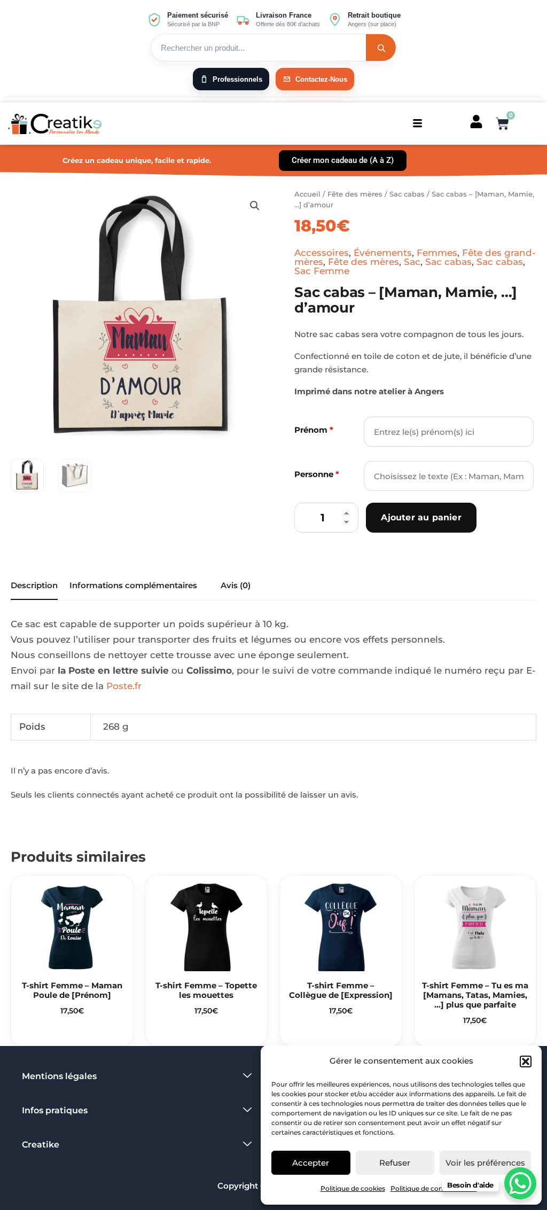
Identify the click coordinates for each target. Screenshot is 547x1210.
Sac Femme (321, 271)
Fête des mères (354, 194)
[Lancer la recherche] (381, 47)
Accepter (310, 1163)
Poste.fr (124, 686)
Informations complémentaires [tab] (133, 585)
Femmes (437, 252)
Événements (383, 252)
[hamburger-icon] (417, 123)
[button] (525, 1061)
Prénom (313, 430)
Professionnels (237, 79)
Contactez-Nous (321, 79)
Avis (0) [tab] (236, 585)
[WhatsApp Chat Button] (520, 1183)
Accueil (307, 194)
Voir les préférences (485, 1163)
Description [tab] (34, 585)
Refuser (394, 1163)
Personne (316, 474)
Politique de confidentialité (433, 1188)
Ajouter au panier (421, 517)
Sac (412, 261)
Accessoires (321, 252)
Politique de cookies (353, 1188)
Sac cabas (407, 194)
